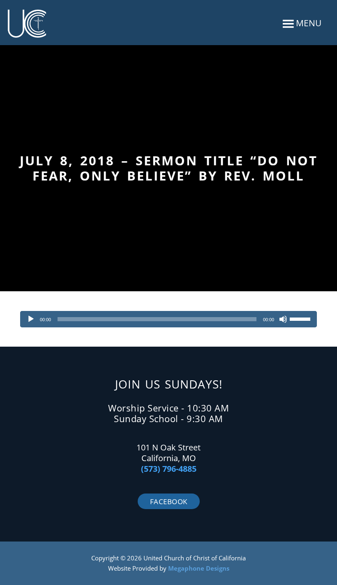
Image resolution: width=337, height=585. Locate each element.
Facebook (168, 501)
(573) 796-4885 (168, 468)
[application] (168, 319)
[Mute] (283, 319)
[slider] (301, 318)
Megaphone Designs (198, 568)
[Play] (31, 319)
